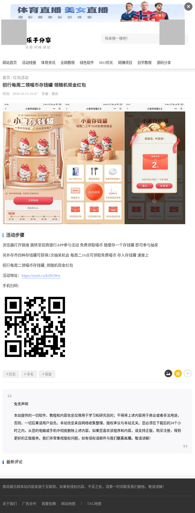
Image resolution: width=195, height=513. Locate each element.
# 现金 (47, 374)
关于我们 (10, 504)
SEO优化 (106, 63)
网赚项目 (125, 63)
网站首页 (10, 63)
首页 (6, 78)
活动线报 (29, 63)
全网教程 (67, 63)
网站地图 (68, 504)
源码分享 (164, 63)
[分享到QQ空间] (178, 373)
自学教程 (144, 63)
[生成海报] (168, 373)
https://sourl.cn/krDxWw (41, 275)
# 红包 (10, 374)
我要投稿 (49, 504)
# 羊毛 (29, 374)
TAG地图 (94, 504)
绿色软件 (87, 63)
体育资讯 (48, 63)
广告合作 (29, 504)
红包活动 (20, 78)
